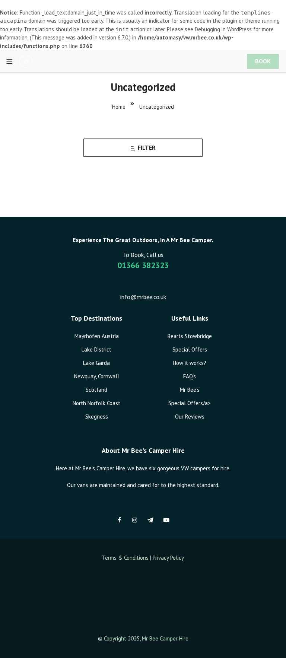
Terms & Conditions (125, 557)
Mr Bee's (190, 389)
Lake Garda (96, 362)
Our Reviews (189, 416)
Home (118, 106)
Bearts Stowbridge (190, 336)
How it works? (189, 362)
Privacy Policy (168, 557)
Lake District (96, 349)
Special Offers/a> (189, 403)
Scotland (96, 389)
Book (263, 61)
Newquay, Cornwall (96, 376)
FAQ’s (189, 376)
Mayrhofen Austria (96, 336)
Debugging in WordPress (223, 29)
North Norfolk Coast (96, 403)
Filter (146, 147)
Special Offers (189, 349)
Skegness (96, 416)
